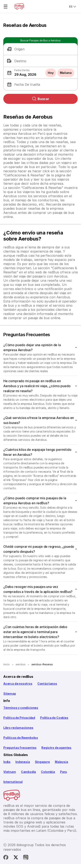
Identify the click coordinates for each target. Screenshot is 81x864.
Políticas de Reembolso (20, 737)
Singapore (42, 762)
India (6, 762)
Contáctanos (47, 683)
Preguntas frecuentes (19, 747)
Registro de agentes (56, 747)
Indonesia (22, 762)
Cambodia (28, 772)
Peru (63, 772)
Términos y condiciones (20, 707)
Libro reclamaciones (18, 727)
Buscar (43, 99)
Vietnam (9, 772)
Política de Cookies (54, 717)
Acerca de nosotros (17, 683)
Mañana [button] (66, 72)
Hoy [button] (51, 72)
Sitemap (9, 693)
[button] (40, 49)
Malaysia (61, 762)
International (13, 781)
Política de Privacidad (19, 717)
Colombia (48, 772)
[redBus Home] (19, 6)
